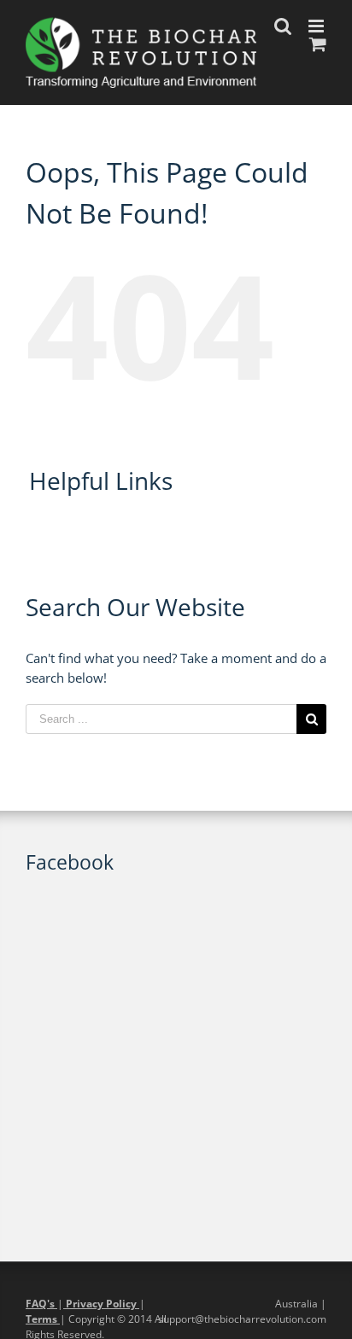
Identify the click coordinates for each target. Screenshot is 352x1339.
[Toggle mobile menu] (317, 26)
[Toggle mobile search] (282, 26)
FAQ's (41, 1303)
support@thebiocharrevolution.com (242, 1319)
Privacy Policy (101, 1303)
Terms (43, 1319)
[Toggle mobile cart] (317, 44)
